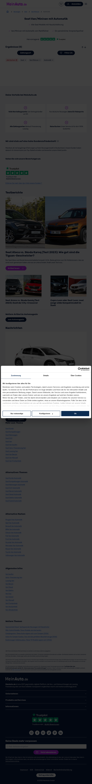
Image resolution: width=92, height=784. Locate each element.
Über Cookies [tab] (76, 375)
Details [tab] (46, 375)
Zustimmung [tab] (16, 375)
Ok (75, 413)
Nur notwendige (17, 413)
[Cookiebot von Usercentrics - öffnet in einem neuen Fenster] (79, 369)
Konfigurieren (44, 413)
